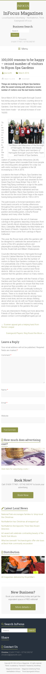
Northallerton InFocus (13, 671)
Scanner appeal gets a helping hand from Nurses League (20, 325)
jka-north (8, 73)
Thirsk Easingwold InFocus (30, 671)
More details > (23, 607)
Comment (6, 355)
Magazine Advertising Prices (31, 669)
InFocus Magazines (23, 13)
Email (4, 403)
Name (4, 390)
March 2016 (24, 73)
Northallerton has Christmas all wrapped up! (20, 521)
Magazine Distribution (13, 669)
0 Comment (25, 79)
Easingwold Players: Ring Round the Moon (25, 333)
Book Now (23, 495)
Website (4, 416)
